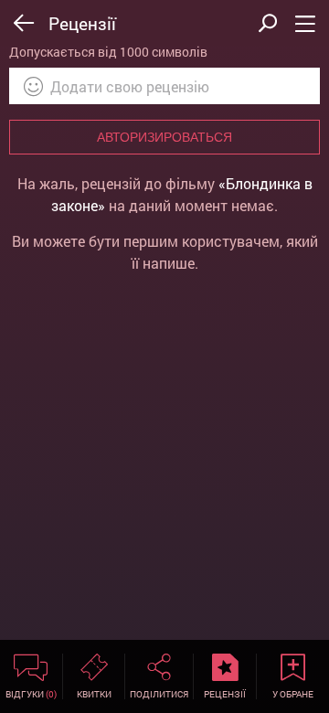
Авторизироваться (164, 137)
